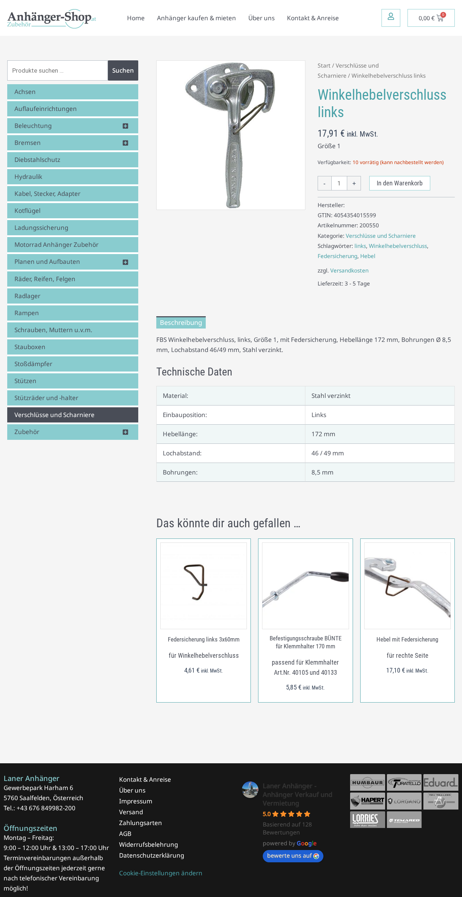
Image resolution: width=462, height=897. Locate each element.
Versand (131, 812)
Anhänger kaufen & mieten (196, 18)
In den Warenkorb (400, 183)
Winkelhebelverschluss (398, 245)
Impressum (135, 801)
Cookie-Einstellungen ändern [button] (160, 873)
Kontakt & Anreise (313, 18)
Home (136, 18)
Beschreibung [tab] (181, 322)
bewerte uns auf (289, 855)
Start (324, 65)
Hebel (367, 255)
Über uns (261, 18)
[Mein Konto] (391, 16)
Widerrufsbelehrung (148, 844)
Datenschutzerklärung (151, 855)
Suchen (123, 70)
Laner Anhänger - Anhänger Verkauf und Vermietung (297, 794)
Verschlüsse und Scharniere (381, 235)
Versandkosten (349, 270)
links (360, 245)
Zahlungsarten (140, 823)
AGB (125, 833)
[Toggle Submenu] (125, 125)
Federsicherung (337, 255)
